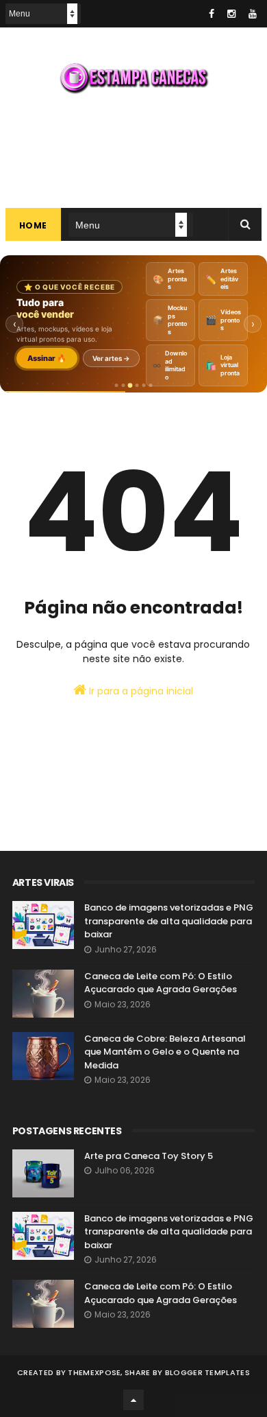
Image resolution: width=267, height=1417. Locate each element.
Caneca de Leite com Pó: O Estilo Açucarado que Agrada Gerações (160, 983)
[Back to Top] (133, 1400)
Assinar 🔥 (46, 358)
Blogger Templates (207, 1372)
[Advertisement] (133, 149)
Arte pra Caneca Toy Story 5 (148, 1155)
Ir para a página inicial (139, 691)
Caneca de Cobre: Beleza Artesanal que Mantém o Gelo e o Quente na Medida (165, 1052)
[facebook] (211, 13)
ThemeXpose (94, 1372)
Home (33, 225)
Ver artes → (111, 358)
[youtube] (253, 13)
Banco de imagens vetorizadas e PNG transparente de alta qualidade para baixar (168, 921)
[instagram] (231, 13)
